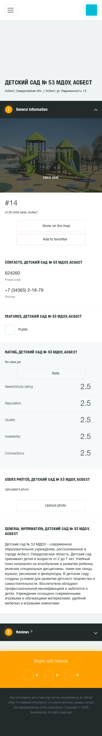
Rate (55, 373)
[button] (91, 10)
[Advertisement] (51, 52)
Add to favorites (55, 239)
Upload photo (55, 505)
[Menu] (10, 10)
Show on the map (55, 225)
